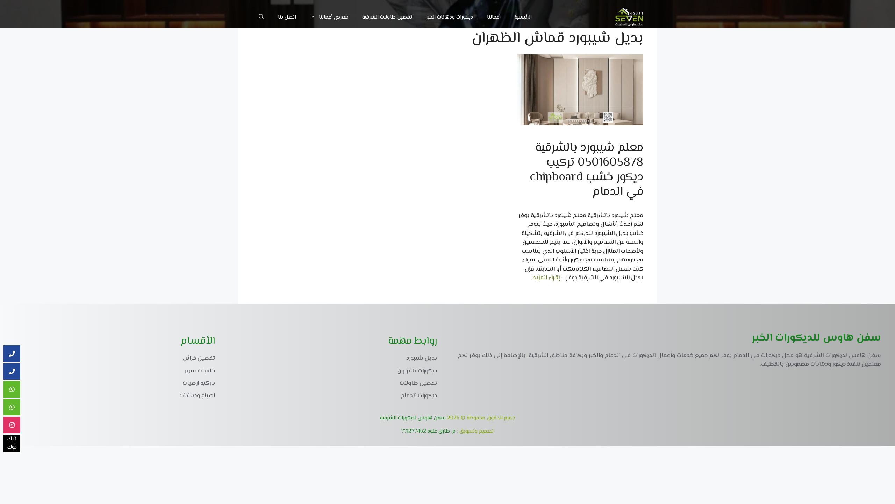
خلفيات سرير (199, 371)
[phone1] (11, 353)
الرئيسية (523, 17)
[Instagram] (11, 425)
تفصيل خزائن (199, 358)
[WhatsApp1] (11, 389)
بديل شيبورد (421, 358)
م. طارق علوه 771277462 (428, 431)
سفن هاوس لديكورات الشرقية (413, 418)
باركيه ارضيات (198, 383)
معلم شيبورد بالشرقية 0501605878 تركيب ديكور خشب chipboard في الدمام (586, 170)
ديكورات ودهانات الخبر (449, 17)
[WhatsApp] (11, 407)
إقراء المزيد (546, 277)
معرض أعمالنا (333, 17)
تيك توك (12, 443)
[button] (261, 17)
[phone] (11, 371)
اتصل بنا (287, 17)
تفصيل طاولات (418, 383)
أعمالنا (494, 17)
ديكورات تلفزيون (417, 371)
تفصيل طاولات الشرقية (387, 17)
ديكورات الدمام (419, 395)
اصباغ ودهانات (197, 395)
